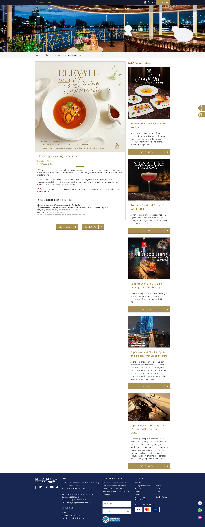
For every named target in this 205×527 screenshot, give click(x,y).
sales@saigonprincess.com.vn (79, 503)
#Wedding (80, 215)
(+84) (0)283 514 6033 (68, 210)
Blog (140, 8)
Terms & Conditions (142, 500)
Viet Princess (140, 497)
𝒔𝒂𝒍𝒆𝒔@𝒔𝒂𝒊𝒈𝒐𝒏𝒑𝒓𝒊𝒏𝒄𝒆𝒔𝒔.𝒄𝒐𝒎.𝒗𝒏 (56, 212)
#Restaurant (70, 215)
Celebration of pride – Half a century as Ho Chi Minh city (146, 285)
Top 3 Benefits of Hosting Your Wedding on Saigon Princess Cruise (147, 429)
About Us (63, 8)
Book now (163, 2)
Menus (100, 8)
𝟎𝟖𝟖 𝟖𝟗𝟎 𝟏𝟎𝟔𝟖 (66, 200)
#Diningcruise (58, 215)
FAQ (157, 494)
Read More (146, 152)
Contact (154, 8)
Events (128, 8)
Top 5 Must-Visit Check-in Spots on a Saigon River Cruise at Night (148, 354)
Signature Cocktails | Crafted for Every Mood (148, 207)
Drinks (158, 488)
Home (50, 8)
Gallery (158, 491)
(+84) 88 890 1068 (44, 2)
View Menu (64, 227)
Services (114, 8)
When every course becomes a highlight (147, 125)
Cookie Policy (161, 497)
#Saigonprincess (44, 215)
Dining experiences (83, 8)
